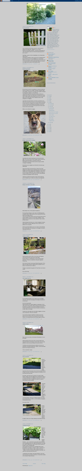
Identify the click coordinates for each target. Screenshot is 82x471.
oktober (50, 106)
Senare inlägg (25, 463)
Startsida (34, 463)
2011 (49, 128)
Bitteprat (41, 4)
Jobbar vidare (26, 324)
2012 (49, 127)
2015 (49, 102)
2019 (49, 97)
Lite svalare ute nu (27, 278)
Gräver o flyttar (26, 236)
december (51, 103)
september (51, 107)
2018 (49, 99)
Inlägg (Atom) (30, 465)
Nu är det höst (26, 27)
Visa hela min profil (51, 49)
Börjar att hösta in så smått (29, 184)
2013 (49, 125)
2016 (49, 100)
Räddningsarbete (26, 69)
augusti (50, 122)
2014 (49, 124)
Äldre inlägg (43, 463)
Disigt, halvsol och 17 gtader (29, 140)
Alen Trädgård (50, 71)
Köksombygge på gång (51, 63)
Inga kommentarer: (36, 179)
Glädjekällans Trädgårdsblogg (53, 57)
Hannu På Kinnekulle (52, 62)
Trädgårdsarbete (26, 425)
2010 (49, 130)
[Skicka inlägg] (41, 179)
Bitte (54, 27)
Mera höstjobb (26, 356)
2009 (49, 131)
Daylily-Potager (51, 60)
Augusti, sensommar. (51, 58)
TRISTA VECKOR (51, 54)
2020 (49, 96)
